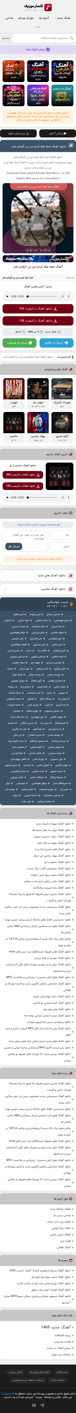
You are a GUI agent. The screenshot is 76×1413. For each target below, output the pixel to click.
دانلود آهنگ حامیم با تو (23, 465)
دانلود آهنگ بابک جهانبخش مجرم (52, 996)
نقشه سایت (57, 1380)
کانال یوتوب (15, 1372)
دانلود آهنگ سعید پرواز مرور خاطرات (50, 875)
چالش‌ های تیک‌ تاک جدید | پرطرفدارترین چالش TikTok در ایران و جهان (38, 942)
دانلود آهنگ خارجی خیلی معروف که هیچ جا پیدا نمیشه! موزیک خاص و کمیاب (40, 897)
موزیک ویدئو (26, 18)
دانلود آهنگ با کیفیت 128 (35, 321)
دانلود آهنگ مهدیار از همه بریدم (53, 958)
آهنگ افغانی (64, 1247)
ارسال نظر (13, 546)
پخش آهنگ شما (35, 49)
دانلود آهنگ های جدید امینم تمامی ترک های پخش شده (40, 1041)
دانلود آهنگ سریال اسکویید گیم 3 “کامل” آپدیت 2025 (40, 1270)
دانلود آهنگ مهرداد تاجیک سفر (53, 824)
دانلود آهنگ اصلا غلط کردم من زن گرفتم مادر (38, 147)
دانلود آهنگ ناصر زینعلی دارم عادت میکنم (47, 881)
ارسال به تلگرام (54, 343)
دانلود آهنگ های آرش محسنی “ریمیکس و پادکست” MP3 (38, 977)
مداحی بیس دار (62, 1215)
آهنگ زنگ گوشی (61, 1228)
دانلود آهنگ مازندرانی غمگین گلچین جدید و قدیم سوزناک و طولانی (38, 987)
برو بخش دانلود (16, 133)
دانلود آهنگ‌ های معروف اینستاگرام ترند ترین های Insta (40, 952)
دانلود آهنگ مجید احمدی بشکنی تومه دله (47, 1015)
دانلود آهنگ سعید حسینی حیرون (52, 836)
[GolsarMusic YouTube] (34, 1405)
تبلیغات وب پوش (61, 1354)
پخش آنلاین (56, 133)
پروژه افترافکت (62, 1335)
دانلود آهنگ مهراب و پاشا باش (54, 843)
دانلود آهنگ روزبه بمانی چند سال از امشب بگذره (44, 1283)
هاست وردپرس (62, 1342)
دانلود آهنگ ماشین (53, 589)
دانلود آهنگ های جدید (51, 576)
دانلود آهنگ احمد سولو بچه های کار (51, 1277)
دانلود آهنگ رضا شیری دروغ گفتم (52, 888)
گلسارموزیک (38, 7)
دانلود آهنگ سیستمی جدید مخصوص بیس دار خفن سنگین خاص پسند (38, 910)
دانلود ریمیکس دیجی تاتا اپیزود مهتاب (49, 1022)
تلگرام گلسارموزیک (39, 1372)
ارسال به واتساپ (17, 343)
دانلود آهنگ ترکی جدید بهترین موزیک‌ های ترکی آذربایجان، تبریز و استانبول (38, 968)
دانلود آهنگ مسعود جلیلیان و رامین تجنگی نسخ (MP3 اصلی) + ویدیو (37, 1299)
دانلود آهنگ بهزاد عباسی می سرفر (52, 856)
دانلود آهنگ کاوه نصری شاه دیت (52, 849)
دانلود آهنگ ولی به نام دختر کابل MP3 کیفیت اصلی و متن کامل (38, 1032)
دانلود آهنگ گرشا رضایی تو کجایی (52, 1003)
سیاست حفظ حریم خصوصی (28, 1380)
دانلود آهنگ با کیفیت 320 (35, 309)
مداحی (9, 18)
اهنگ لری (65, 1241)
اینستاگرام (62, 1372)
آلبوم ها (44, 18)
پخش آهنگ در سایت (59, 1348)
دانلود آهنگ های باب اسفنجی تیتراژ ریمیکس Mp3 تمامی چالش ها (39, 929)
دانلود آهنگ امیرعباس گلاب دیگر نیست (49, 868)
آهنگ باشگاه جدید (60, 1209)
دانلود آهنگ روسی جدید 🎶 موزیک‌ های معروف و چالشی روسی (39, 1057)
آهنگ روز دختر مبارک (59, 1222)
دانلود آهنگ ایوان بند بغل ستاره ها (51, 830)
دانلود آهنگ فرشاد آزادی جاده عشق (51, 1290)
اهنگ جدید (63, 18)
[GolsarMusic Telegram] (42, 1405)
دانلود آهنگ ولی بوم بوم (57, 1009)
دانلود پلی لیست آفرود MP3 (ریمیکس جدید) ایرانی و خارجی (37, 1047)
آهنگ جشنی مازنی (60, 1234)
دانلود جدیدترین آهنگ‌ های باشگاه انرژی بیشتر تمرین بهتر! (38, 920)
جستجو (6, 38)
